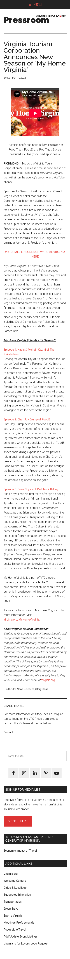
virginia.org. (48, 680)
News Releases (25, 689)
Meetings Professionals (19, 922)
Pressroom (26, 20)
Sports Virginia (13, 915)
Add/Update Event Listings (21, 936)
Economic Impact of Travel (20, 850)
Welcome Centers (15, 880)
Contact (8, 732)
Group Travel (11, 908)
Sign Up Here (18, 821)
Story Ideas (41, 689)
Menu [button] (38, 4)
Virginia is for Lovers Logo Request (26, 943)
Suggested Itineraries (17, 894)
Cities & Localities (15, 887)
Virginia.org (11, 873)
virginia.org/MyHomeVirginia (21, 619)
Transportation (13, 901)
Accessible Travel (15, 929)
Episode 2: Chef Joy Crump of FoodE (27, 419)
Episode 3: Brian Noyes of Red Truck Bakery (31, 489)
